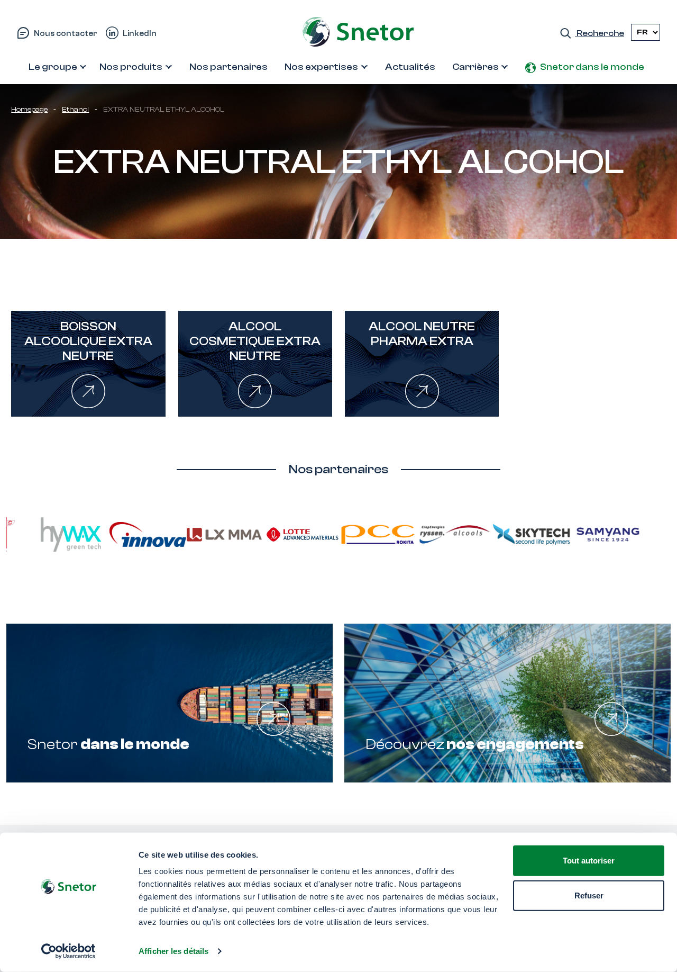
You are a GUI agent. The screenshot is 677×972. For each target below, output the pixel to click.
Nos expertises (321, 67)
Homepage (29, 109)
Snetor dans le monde (592, 67)
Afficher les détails (173, 951)
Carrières (475, 67)
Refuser (588, 894)
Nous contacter (65, 33)
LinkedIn (140, 33)
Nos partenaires (228, 67)
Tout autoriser (589, 860)
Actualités (410, 67)
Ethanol (75, 109)
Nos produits (130, 67)
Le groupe (53, 67)
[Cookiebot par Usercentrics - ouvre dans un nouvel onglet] (68, 951)
